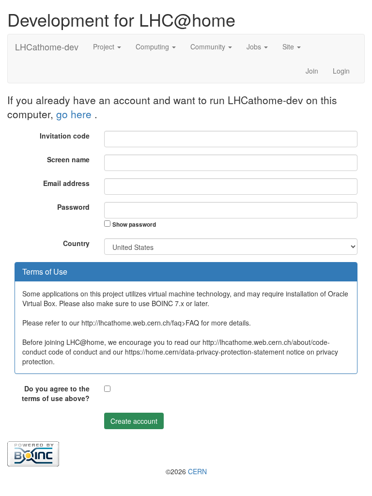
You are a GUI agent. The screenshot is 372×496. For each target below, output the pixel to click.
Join (312, 71)
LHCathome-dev (46, 46)
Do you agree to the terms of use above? (56, 393)
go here (75, 114)
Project (104, 46)
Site (289, 46)
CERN (197, 471)
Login (341, 71)
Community (208, 46)
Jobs (255, 46)
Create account (133, 421)
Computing (153, 46)
